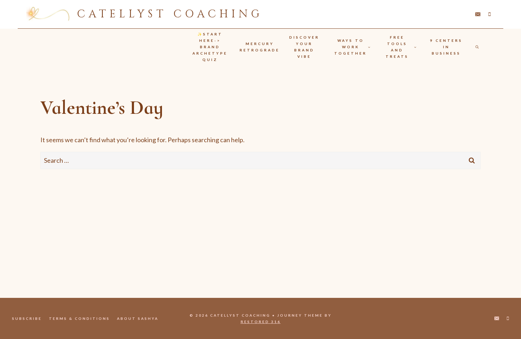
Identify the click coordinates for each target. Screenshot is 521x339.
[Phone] (489, 14)
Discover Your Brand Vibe (304, 47)
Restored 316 (261, 321)
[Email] (478, 14)
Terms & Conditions (79, 318)
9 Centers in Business (446, 46)
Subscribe (27, 318)
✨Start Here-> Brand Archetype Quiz (210, 47)
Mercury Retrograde (260, 46)
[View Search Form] (477, 46)
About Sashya (137, 318)
